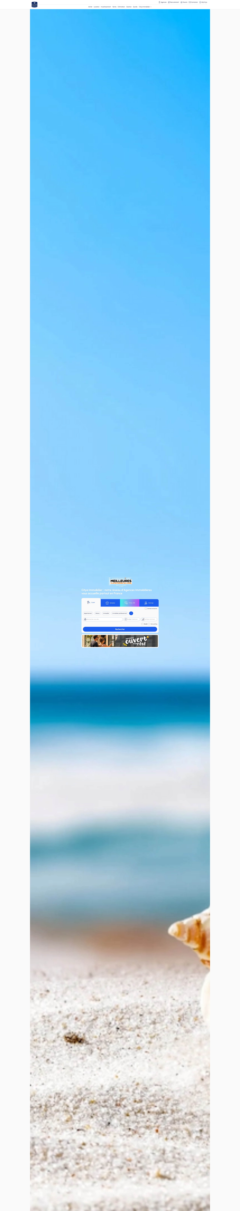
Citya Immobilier (144, 7)
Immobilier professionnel (119, 613)
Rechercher (120, 629)
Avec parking (154, 624)
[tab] (91, 602)
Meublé (145, 624)
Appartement (88, 613)
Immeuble (106, 613)
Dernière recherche (152, 608)
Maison (97, 613)
